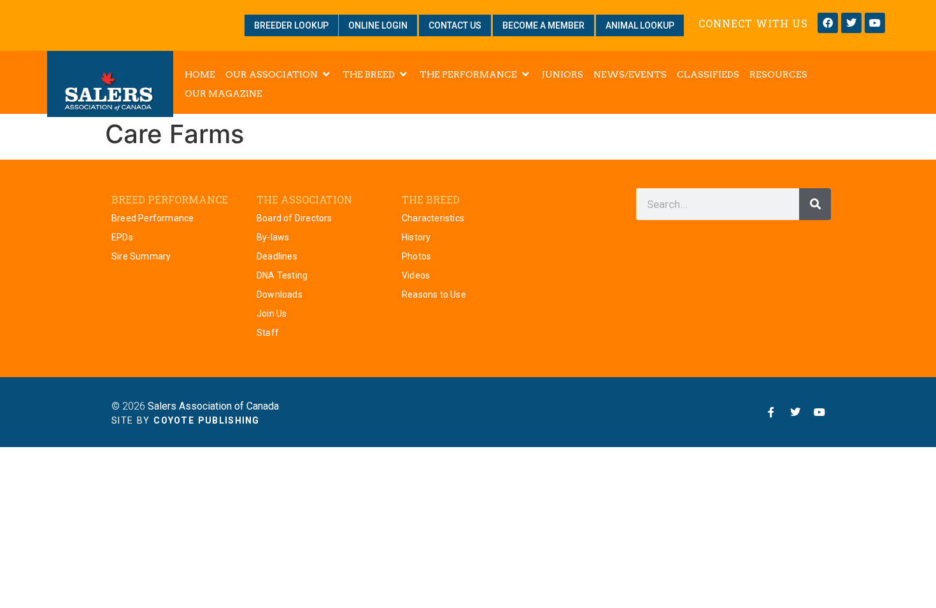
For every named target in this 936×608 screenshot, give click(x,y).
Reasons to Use (434, 294)
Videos (416, 275)
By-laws (273, 237)
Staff (268, 333)
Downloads (279, 294)
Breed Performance (152, 218)
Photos (416, 256)
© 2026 (195, 406)
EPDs (122, 237)
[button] (278, 74)
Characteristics (433, 218)
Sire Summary (141, 256)
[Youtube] (875, 23)
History (416, 237)
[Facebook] (828, 23)
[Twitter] (851, 23)
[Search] (815, 204)
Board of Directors (294, 218)
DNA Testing (282, 275)
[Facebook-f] (771, 412)
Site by (185, 420)
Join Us (272, 313)
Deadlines (277, 256)
